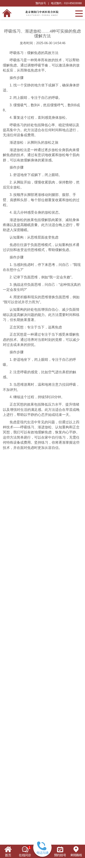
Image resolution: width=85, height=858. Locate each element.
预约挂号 (41, 3)
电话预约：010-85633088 (66, 3)
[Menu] (79, 13)
